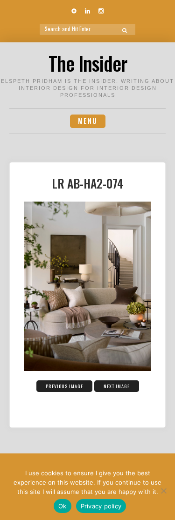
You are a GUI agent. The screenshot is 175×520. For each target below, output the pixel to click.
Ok (62, 506)
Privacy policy (101, 506)
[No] (163, 490)
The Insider (88, 62)
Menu (88, 121)
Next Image (117, 386)
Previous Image (64, 386)
